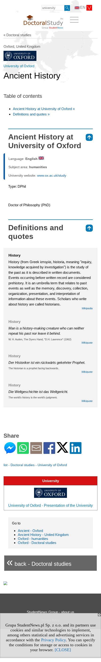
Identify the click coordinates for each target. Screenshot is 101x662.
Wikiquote (87, 342)
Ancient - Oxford (30, 531)
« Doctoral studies (17, 35)
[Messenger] (10, 452)
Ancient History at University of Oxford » (44, 109)
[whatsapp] (23, 452)
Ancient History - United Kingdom (43, 535)
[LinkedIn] (76, 452)
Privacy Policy (53, 640)
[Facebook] (49, 452)
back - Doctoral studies (39, 562)
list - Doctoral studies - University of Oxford (35, 465)
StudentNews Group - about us (50, 612)
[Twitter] (62, 451)
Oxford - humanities (33, 539)
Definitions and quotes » (31, 114)
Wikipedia (87, 308)
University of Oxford (19, 66)
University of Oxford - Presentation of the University (50, 505)
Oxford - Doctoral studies (37, 543)
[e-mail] (36, 452)
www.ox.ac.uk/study (51, 175)
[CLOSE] (63, 649)
